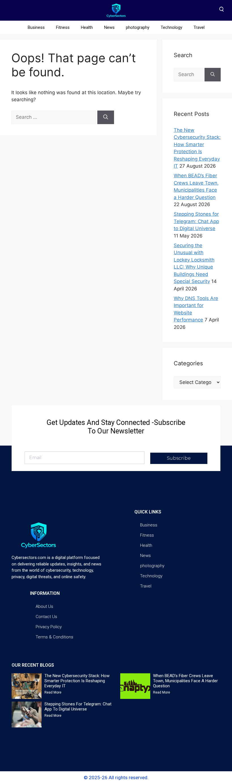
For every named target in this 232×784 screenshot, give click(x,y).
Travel (199, 27)
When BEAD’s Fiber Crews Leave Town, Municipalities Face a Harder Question (185, 680)
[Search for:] (54, 117)
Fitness (63, 27)
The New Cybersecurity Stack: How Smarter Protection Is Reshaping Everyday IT (76, 680)
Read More (52, 692)
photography (137, 27)
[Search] (105, 117)
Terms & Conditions (54, 637)
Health (87, 27)
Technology (171, 27)
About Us (44, 606)
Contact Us (46, 616)
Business (36, 27)
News (109, 27)
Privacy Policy (49, 626)
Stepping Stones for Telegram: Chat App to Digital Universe (196, 221)
